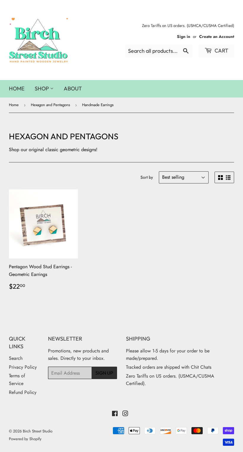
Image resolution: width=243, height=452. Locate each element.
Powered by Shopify (25, 439)
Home (17, 88)
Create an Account (216, 36)
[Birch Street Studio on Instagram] (125, 414)
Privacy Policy (23, 367)
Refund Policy (22, 392)
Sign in (183, 36)
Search (16, 358)
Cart (220, 50)
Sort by (146, 177)
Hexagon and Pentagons (50, 105)
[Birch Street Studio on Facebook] (115, 414)
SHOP (42, 88)
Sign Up (104, 373)
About (73, 88)
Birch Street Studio (37, 431)
